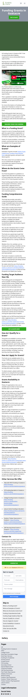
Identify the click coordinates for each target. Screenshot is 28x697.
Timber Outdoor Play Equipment (10, 681)
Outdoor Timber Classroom (9, 679)
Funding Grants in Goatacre (9, 649)
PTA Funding (4, 663)
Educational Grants (8, 626)
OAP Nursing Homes (7, 670)
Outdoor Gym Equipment (8, 677)
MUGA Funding (5, 675)
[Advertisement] (14, 36)
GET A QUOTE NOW (14, 329)
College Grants (5, 652)
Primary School (5, 659)
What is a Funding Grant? (10, 606)
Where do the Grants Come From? (12, 611)
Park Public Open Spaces (8, 672)
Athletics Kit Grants (6, 674)
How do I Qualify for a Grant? (11, 618)
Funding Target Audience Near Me (12, 616)
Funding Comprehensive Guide (11, 613)
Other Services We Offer (10, 628)
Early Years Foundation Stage (9, 654)
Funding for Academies (7, 658)
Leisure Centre (5, 683)
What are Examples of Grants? (11, 608)
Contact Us (6, 631)
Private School (5, 661)
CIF (2, 647)
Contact (3, 684)
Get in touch (14, 17)
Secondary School (6, 665)
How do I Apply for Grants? (10, 621)
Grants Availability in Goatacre (11, 623)
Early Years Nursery (6, 656)
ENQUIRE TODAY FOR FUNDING (14, 124)
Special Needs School (7, 667)
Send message (14, 596)
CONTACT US (14, 563)
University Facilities (6, 668)
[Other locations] (20, 3)
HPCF (2, 651)
